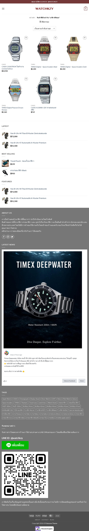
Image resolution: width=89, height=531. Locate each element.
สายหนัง (51, 418)
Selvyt (75, 399)
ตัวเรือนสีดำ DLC (7, 410)
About (37, 520)
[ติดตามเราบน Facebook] (4, 237)
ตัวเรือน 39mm (28, 406)
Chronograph (24, 399)
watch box (42, 403)
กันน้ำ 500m (17, 406)
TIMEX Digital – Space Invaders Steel (44, 67)
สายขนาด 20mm (54, 414)
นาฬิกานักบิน (63, 410)
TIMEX (17, 403)
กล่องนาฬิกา (62, 403)
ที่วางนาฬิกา (19, 410)
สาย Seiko (43, 414)
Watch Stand (52, 403)
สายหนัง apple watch (63, 418)
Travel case (33, 403)
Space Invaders (7, 403)
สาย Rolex (35, 414)
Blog (52, 520)
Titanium (24, 403)
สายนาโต (43, 418)
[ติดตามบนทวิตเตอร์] (12, 237)
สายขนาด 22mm (68, 414)
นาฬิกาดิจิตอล (52, 410)
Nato (59, 399)
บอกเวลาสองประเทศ (76, 410)
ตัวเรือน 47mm (75, 406)
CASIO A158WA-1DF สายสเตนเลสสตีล (43, 109)
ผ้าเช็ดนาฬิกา (6, 414)
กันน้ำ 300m (6, 406)
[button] (3, 8)
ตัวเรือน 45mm (63, 406)
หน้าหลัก (32, 18)
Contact (45, 520)
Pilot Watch (67, 399)
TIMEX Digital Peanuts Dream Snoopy (12, 109)
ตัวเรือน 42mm (40, 406)
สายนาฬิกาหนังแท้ (32, 418)
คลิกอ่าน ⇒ (17, 231)
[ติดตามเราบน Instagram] (8, 237)
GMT (54, 399)
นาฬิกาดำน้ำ (41, 410)
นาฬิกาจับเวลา (30, 410)
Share (82, 381)
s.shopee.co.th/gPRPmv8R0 (14, 366)
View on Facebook (69, 381)
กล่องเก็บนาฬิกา (74, 403)
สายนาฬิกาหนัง (19, 418)
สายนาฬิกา (79, 414)
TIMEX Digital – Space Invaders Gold (73, 67)
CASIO (15, 399)
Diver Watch (46, 399)
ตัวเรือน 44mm (51, 406)
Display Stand (35, 399)
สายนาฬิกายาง (7, 418)
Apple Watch (6, 399)
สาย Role (26, 414)
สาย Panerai (17, 414)
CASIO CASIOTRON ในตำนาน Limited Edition (13, 68)
